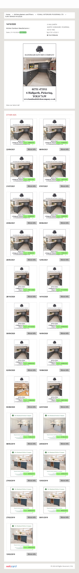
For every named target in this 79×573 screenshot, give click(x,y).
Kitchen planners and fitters (24, 14)
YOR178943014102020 (13, 16)
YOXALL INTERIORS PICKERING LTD (50, 14)
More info (32, 149)
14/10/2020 (11, 24)
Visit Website (53, 35)
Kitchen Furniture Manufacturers (17, 28)
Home (8, 14)
